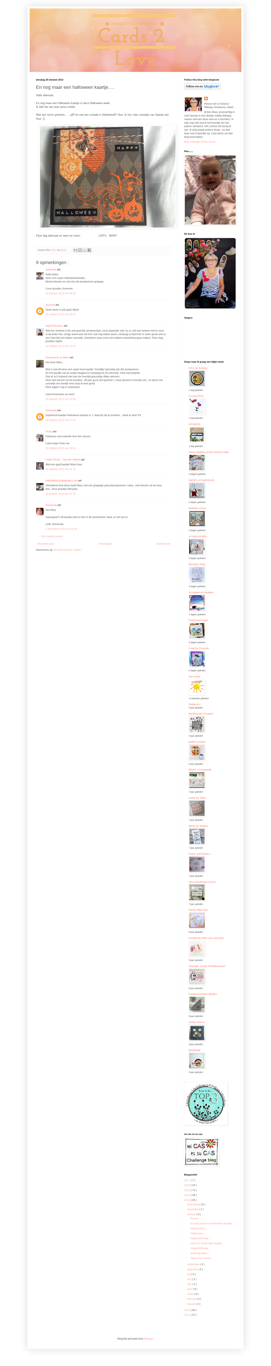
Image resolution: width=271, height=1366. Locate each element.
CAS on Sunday (198, 368)
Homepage (105, 543)
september (193, 1264)
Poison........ (197, 1218)
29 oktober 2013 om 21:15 (61, 469)
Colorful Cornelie (199, 648)
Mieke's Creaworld (200, 769)
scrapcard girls (198, 536)
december (193, 1204)
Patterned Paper (198, 620)
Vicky (49, 431)
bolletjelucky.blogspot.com (62, 480)
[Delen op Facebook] (89, 250)
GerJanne (194, 676)
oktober (191, 1214)
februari (192, 1298)
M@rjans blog (197, 564)
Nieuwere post (45, 543)
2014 (187, 1195)
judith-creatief (197, 741)
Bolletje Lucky (197, 508)
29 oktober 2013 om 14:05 (61, 399)
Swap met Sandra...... (203, 1258)
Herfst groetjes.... (200, 1253)
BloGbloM (194, 1050)
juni (189, 1279)
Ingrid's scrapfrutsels (201, 480)
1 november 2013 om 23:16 (61, 528)
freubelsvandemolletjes (203, 994)
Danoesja (52, 505)
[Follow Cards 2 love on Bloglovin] (202, 88)
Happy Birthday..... (201, 1238)
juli (189, 1274)
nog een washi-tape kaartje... (207, 1243)
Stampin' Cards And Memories (207, 966)
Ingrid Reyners (55, 325)
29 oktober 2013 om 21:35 (61, 493)
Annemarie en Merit (58, 357)
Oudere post (163, 543)
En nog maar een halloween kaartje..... (213, 1223)
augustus (192, 1269)
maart (190, 1294)
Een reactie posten (52, 536)
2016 (187, 1185)
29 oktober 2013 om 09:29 (61, 293)
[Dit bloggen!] (80, 250)
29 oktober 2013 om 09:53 (61, 314)
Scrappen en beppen (201, 592)
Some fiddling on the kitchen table (209, 452)
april (190, 1289)
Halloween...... (199, 1233)
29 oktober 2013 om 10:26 (61, 346)
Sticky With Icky (198, 909)
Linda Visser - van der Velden (63, 459)
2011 (187, 1315)
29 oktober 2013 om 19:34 (61, 448)
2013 (187, 1200)
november (193, 1209)
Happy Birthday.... (201, 1248)
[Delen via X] (85, 250)
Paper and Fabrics (200, 853)
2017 (187, 1180)
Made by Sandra (198, 826)
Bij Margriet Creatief (201, 713)
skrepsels (195, 424)
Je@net (50, 304)
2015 (187, 1190)
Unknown (51, 410)
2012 (187, 1310)
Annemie (51, 269)
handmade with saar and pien (206, 938)
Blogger (148, 1338)
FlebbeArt (194, 704)
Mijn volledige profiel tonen (199, 141)
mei (189, 1284)
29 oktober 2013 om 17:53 (61, 420)
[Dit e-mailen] (75, 250)
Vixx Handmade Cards (202, 882)
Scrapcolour (196, 396)
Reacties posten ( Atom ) (68, 549)
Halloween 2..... (199, 1228)
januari (191, 1304)
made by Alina (197, 797)
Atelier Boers (197, 1022)
